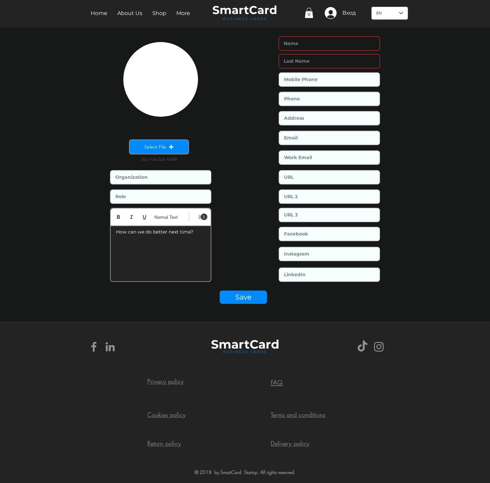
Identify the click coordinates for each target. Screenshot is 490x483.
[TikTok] (362, 346)
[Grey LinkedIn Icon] (110, 346)
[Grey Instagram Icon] (378, 346)
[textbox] (160, 251)
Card (263, 10)
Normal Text (166, 217)
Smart (230, 344)
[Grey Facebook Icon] (93, 346)
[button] (129, 13)
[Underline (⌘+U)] (144, 217)
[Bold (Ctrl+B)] (118, 217)
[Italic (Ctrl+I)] (131, 217)
